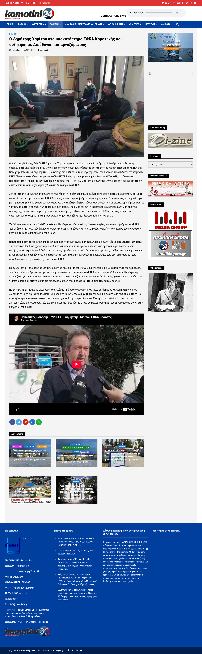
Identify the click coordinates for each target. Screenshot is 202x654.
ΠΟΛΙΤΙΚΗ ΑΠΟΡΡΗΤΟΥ (14, 3)
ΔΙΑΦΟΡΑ (166, 24)
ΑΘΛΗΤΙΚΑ (134, 24)
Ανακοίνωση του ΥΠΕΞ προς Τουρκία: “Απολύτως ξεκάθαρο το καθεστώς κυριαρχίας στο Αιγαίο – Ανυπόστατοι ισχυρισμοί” (77, 490)
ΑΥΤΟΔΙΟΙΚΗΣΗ (115, 24)
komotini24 (44, 50)
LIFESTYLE (150, 24)
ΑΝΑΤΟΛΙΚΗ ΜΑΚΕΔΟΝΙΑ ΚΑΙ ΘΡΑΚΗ (83, 24)
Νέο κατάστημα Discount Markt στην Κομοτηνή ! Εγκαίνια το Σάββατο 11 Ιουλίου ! (30, 453)
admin (87, 462)
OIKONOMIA (38, 24)
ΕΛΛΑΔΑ (22, 24)
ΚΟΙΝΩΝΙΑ (42, 446)
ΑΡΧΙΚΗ (10, 24)
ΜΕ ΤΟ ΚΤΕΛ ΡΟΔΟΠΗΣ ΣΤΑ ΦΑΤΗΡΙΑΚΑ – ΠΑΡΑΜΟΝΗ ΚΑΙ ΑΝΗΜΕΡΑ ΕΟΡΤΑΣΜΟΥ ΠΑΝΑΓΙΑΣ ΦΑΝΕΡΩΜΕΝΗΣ (123, 453)
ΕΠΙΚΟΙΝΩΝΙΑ (44, 3)
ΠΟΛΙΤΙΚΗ (54, 24)
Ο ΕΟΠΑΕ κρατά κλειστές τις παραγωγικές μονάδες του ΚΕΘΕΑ (30, 490)
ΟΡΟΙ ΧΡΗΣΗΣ (31, 3)
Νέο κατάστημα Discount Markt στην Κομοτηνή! (76, 457)
